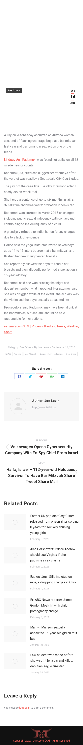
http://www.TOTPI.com (45, 407)
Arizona (17, 354)
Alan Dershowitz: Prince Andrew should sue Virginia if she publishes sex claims (52, 554)
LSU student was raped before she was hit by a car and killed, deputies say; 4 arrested (51, 660)
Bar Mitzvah (30, 354)
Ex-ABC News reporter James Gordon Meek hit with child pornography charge (51, 605)
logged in (24, 707)
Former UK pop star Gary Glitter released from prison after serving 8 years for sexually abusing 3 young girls (54, 524)
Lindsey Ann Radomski (20, 160)
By (41, 347)
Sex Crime (14, 90)
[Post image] (15, 522)
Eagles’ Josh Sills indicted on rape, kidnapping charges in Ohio (53, 579)
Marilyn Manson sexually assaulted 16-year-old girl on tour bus (53, 633)
